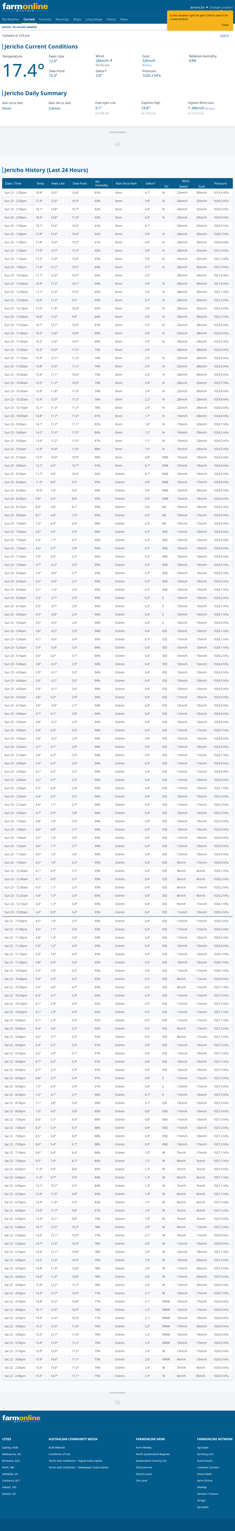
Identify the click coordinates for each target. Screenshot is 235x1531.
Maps (77, 19)
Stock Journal (144, 1467)
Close (225, 25)
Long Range (94, 19)
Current (29, 19)
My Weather (10, 19)
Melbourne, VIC (11, 1454)
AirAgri (201, 1500)
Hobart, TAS (9, 1487)
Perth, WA (8, 1467)
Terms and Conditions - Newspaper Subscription (79, 1467)
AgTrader (203, 1447)
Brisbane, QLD (11, 1460)
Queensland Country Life (151, 1460)
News (124, 19)
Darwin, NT (9, 1494)
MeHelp (202, 1487)
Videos (111, 19)
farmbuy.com (205, 1454)
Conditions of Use (59, 1454)
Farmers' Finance (207, 1494)
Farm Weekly (143, 1447)
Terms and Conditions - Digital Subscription (75, 1460)
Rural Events (205, 1460)
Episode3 (202, 1507)
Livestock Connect (208, 1467)
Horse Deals (204, 1474)
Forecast (45, 19)
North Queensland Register (153, 1454)
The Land (141, 1480)
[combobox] (226, 35)
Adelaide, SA (10, 1474)
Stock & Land (144, 1474)
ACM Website (57, 1447)
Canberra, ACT (11, 1480)
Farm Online (204, 1480)
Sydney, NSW (10, 1447)
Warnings (62, 19)
